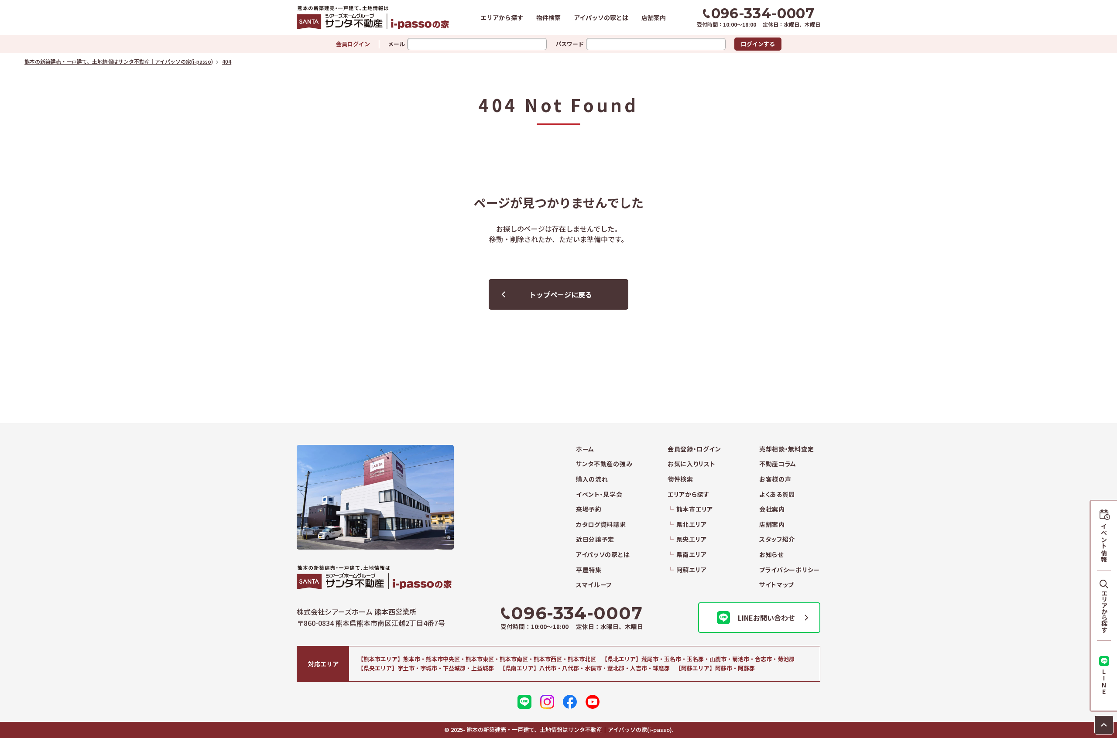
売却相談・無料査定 (786, 449)
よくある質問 (777, 494)
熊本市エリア (694, 509)
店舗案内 (653, 17)
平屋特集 (589, 570)
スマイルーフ (594, 585)
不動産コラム (777, 464)
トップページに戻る (560, 294)
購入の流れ (592, 479)
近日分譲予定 (595, 539)
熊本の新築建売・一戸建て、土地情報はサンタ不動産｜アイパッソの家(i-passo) (373, 17)
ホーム (585, 449)
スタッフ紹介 (777, 539)
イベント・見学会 (599, 494)
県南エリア (691, 554)
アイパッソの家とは (601, 17)
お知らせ (771, 554)
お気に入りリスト (692, 464)
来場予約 (589, 509)
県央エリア (691, 539)
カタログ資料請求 (601, 524)
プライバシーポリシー (789, 570)
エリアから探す (501, 17)
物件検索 (548, 17)
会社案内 (772, 509)
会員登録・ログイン (694, 449)
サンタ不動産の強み (604, 464)
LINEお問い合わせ (766, 617)
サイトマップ (776, 585)
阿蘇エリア (691, 570)
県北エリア (691, 524)
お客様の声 (775, 479)
